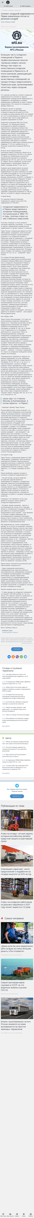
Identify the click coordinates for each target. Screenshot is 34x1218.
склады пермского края (7, 638)
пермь (7, 639)
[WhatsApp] (21, 656)
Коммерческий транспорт (9, 994)
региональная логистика (12, 641)
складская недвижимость (21, 638)
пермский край (13, 639)
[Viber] (17, 656)
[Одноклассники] (13, 656)
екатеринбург (21, 639)
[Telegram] (25, 656)
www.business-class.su (10, 632)
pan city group (23, 641)
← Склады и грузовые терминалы (11, 10)
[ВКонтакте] (9, 656)
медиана (29, 641)
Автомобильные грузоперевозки (11, 955)
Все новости (6, 726)
